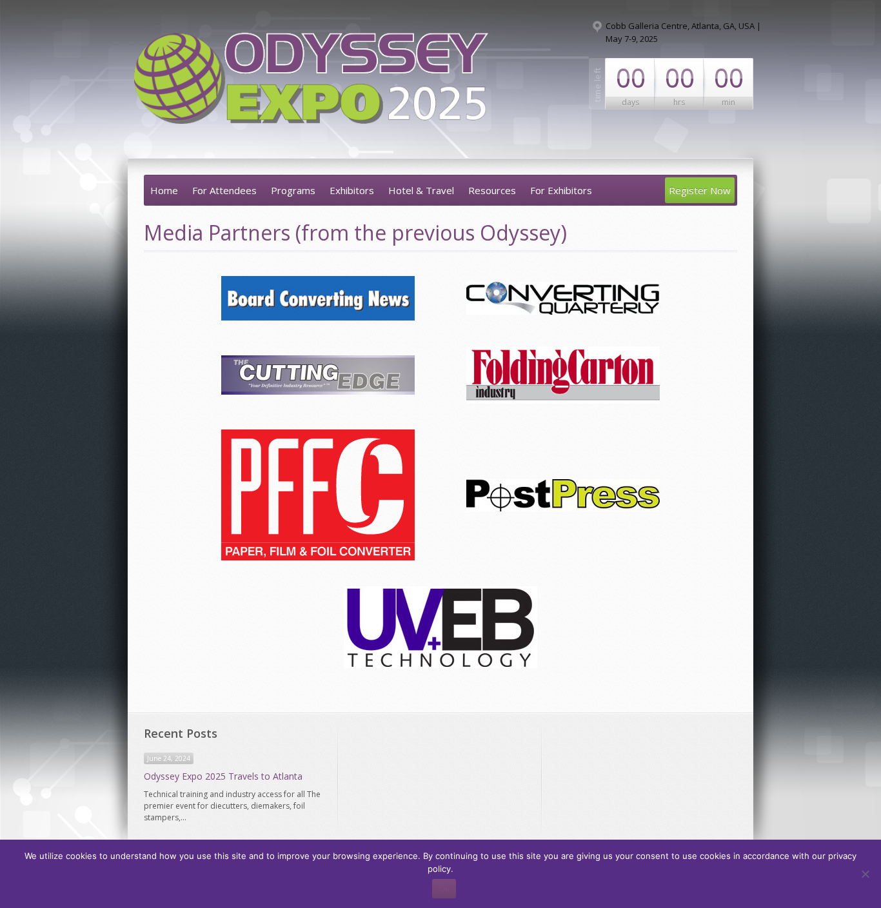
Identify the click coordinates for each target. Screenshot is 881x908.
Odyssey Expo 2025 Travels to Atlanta (223, 776)
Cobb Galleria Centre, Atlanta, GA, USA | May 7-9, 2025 (683, 32)
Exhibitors (352, 190)
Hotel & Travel (421, 190)
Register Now (700, 190)
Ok (444, 888)
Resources (492, 190)
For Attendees (224, 190)
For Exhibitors (561, 190)
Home (164, 190)
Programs (293, 190)
